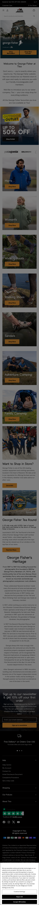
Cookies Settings (19, 891)
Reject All (19, 897)
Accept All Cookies (19, 902)
